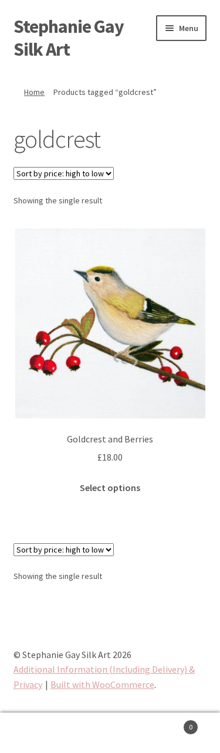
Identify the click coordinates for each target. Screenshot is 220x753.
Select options (110, 487)
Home (34, 92)
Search (110, 733)
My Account (36, 733)
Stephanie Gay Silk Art (68, 38)
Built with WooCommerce (102, 684)
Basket (169, 722)
